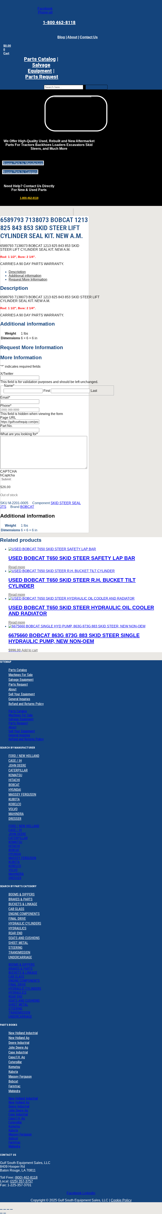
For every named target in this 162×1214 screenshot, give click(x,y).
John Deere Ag (18, 1048)
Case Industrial (18, 1052)
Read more (16, 567)
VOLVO (13, 809)
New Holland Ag (18, 1038)
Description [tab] (17, 272)
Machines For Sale (20, 675)
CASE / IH (15, 761)
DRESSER (14, 819)
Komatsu (14, 1067)
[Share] (8, 1209)
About (72, 37)
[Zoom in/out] (1, 1209)
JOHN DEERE (17, 765)
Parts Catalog (40, 59)
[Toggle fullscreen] (4, 1209)
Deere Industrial (18, 1043)
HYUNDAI (14, 790)
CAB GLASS (16, 909)
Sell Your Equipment (21, 694)
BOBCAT (27, 507)
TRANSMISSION (19, 952)
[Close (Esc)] (11, 1209)
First (46, 390)
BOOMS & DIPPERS (21, 894)
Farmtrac (14, 1086)
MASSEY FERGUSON (22, 795)
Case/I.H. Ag (16, 1057)
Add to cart (30, 650)
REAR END (15, 933)
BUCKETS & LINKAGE (22, 904)
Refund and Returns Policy (26, 704)
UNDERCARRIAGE (20, 957)
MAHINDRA (16, 814)
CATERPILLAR (18, 770)
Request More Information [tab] (28, 279)
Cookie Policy (121, 1200)
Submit (6, 479)
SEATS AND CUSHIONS (24, 938)
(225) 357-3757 (21, 1181)
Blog (61, 37)
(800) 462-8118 (26, 1177)
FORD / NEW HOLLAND (23, 756)
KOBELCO (14, 804)
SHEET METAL (18, 943)
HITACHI (14, 780)
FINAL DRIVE (17, 919)
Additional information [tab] (25, 275)
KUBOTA (14, 799)
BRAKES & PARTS (20, 899)
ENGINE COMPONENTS (24, 914)
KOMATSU (15, 775)
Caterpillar (15, 1062)
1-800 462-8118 (59, 22)
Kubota (13, 1072)
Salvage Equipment (40, 68)
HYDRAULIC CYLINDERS (24, 923)
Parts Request (18, 685)
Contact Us (89, 37)
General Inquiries (19, 699)
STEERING (15, 948)
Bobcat (13, 1081)
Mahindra (14, 1091)
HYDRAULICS (17, 928)
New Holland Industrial (23, 1033)
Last (94, 390)
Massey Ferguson (20, 1077)
